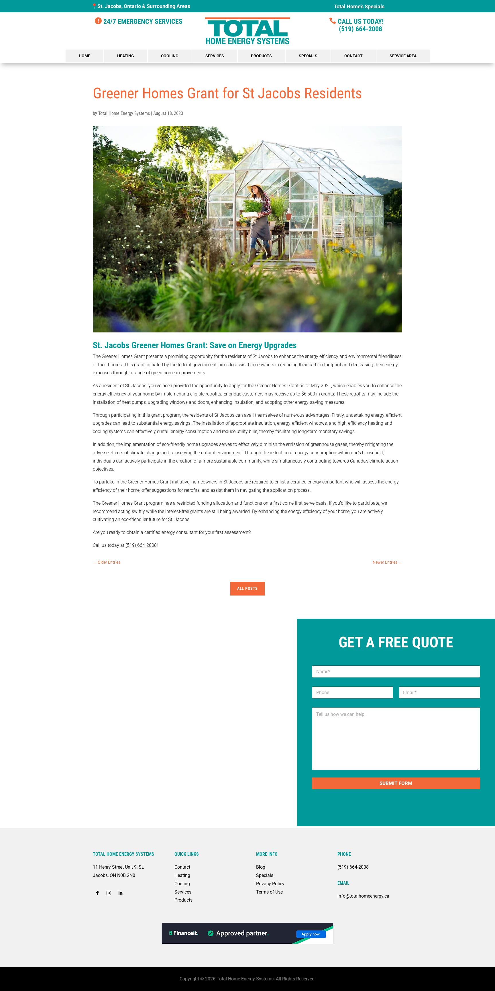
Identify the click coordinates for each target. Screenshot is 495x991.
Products (261, 56)
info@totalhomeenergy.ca (363, 896)
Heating (125, 56)
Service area (403, 56)
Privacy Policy (270, 883)
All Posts (247, 588)
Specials (308, 56)
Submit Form (396, 783)
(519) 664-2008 (356, 29)
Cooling (169, 56)
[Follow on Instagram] (108, 893)
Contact (353, 56)
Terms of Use (269, 892)
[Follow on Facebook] (97, 893)
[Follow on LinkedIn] (120, 893)
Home (84, 56)
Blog (260, 867)
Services (214, 56)
